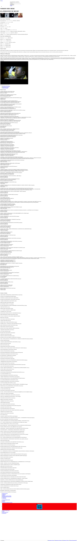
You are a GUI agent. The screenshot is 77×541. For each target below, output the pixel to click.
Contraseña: (12, 3)
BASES (3, 511)
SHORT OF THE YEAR (5, 510)
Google (7, 87)
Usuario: (11, 2)
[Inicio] (1, 0)
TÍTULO (3, 501)
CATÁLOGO (4, 498)
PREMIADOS (4, 513)
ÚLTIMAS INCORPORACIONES (7, 502)
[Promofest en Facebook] (58, 540)
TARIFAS (3, 495)
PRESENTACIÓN (5, 493)
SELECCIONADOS (5, 512)
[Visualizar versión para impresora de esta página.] (1, 6)
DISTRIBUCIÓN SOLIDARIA (6, 496)
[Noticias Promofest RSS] (73, 540)
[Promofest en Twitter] (65, 540)
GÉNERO (3, 500)
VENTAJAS (4, 494)
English (11, 5)
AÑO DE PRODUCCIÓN (6, 499)
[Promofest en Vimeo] (51, 540)
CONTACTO (4, 497)
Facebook (8, 86)
